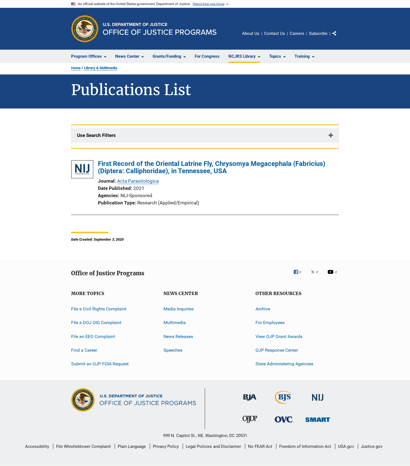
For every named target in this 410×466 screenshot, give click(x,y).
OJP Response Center (276, 350)
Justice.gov (371, 446)
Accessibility (37, 446)
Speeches (172, 350)
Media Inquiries (178, 309)
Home (76, 68)
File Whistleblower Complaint (83, 446)
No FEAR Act (260, 446)
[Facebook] (300, 276)
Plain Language (132, 446)
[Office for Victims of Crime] (284, 423)
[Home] (159, 29)
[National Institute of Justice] (317, 401)
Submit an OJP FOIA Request (100, 363)
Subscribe (318, 33)
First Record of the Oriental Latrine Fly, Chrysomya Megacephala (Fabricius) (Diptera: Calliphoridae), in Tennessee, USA (211, 167)
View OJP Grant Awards (278, 336)
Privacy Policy (166, 446)
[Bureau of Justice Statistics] (284, 404)
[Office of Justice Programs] (84, 28)
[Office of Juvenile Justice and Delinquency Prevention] (250, 424)
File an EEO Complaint (93, 336)
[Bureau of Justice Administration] (249, 401)
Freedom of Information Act (305, 446)
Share (339, 37)
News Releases (178, 336)
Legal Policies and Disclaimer (213, 446)
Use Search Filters (96, 135)
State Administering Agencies (284, 363)
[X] (316, 276)
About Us (250, 33)
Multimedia (174, 322)
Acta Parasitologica (138, 181)
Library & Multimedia (100, 68)
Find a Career (84, 350)
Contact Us (274, 33)
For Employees (269, 322)
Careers (297, 33)
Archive (262, 309)
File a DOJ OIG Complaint (96, 322)
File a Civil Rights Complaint (98, 309)
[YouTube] (333, 276)
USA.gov (346, 446)
